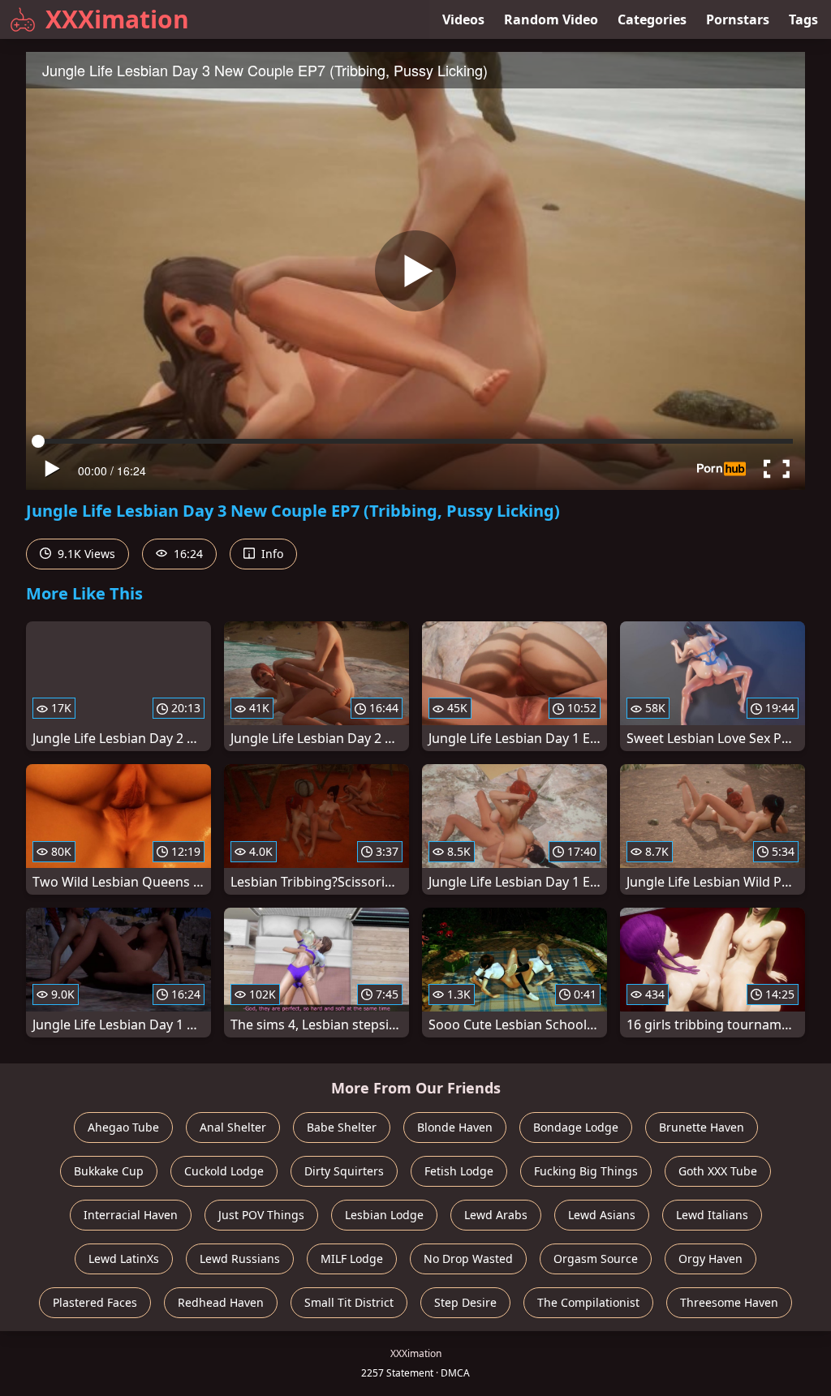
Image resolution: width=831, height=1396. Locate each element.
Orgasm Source (595, 1258)
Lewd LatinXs (123, 1258)
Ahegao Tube (123, 1127)
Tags (803, 19)
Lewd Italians (712, 1214)
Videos (463, 19)
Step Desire (465, 1302)
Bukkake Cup (109, 1171)
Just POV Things (261, 1214)
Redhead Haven (221, 1302)
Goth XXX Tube (717, 1171)
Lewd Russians (240, 1258)
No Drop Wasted (468, 1258)
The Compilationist (588, 1302)
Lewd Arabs (495, 1214)
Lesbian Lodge (384, 1214)
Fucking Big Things (586, 1171)
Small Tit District (349, 1302)
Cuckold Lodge (224, 1171)
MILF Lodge (352, 1258)
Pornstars (737, 19)
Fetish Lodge (458, 1171)
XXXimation (117, 19)
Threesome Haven (729, 1302)
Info (270, 553)
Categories (652, 19)
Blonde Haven (455, 1127)
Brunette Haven (701, 1127)
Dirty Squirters (344, 1171)
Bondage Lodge (575, 1127)
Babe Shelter (342, 1127)
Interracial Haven (131, 1214)
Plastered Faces (95, 1302)
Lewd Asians (601, 1214)
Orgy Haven (710, 1258)
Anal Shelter (233, 1127)
